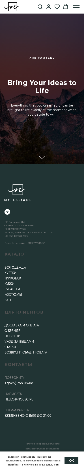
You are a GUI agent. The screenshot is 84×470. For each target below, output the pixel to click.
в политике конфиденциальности (40, 464)
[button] (40, 6)
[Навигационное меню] (76, 6)
